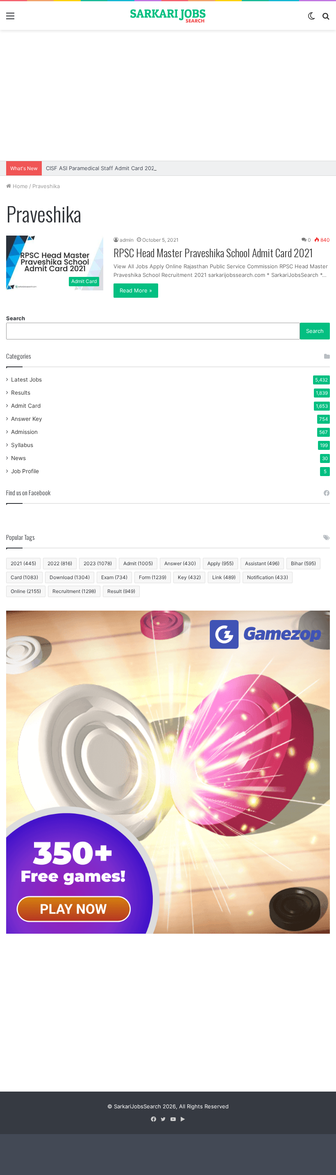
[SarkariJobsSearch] (168, 15)
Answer (180, 563)
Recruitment (74, 591)
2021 (23, 563)
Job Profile (25, 471)
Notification (267, 577)
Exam (114, 577)
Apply (220, 563)
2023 (98, 563)
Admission (24, 432)
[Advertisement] (168, 95)
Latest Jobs (26, 379)
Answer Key (26, 419)
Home (19, 186)
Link (224, 577)
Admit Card (26, 405)
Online (26, 591)
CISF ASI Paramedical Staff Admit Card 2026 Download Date (122, 168)
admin (127, 240)
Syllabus (22, 445)
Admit (138, 563)
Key (189, 577)
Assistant (262, 563)
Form (152, 577)
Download (70, 577)
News (18, 458)
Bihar (303, 563)
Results (20, 392)
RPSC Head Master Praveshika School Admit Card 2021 (213, 253)
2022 (60, 563)
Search (15, 318)
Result (121, 591)
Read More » (136, 290)
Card (24, 577)
